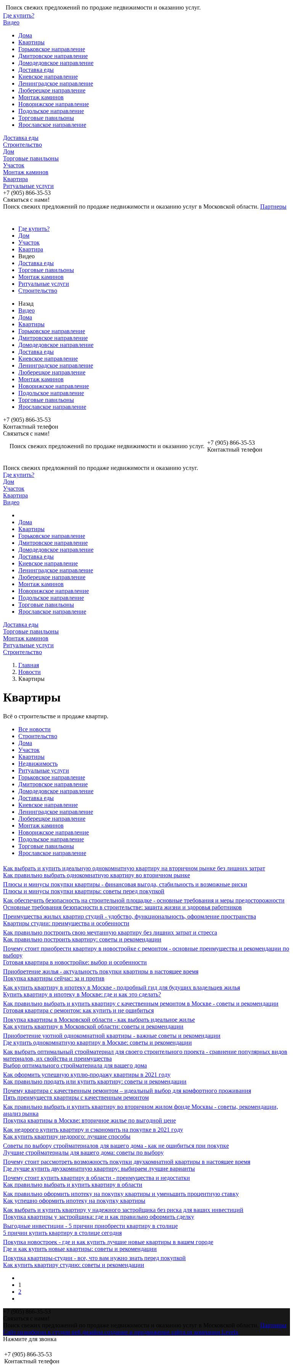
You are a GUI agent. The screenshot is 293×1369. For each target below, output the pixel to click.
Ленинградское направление (55, 83)
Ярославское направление (52, 125)
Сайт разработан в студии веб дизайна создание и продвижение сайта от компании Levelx (120, 1332)
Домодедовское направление (55, 63)
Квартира (15, 179)
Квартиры (31, 42)
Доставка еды (36, 69)
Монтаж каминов (41, 97)
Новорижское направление (53, 104)
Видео (11, 22)
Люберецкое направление (51, 90)
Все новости (34, 729)
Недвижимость (38, 763)
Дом (8, 151)
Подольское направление (51, 111)
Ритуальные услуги (28, 186)
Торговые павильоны (46, 118)
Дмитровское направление (53, 56)
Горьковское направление (51, 49)
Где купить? (18, 15)
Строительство (22, 144)
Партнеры (273, 206)
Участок (13, 165)
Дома (25, 35)
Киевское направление (48, 76)
